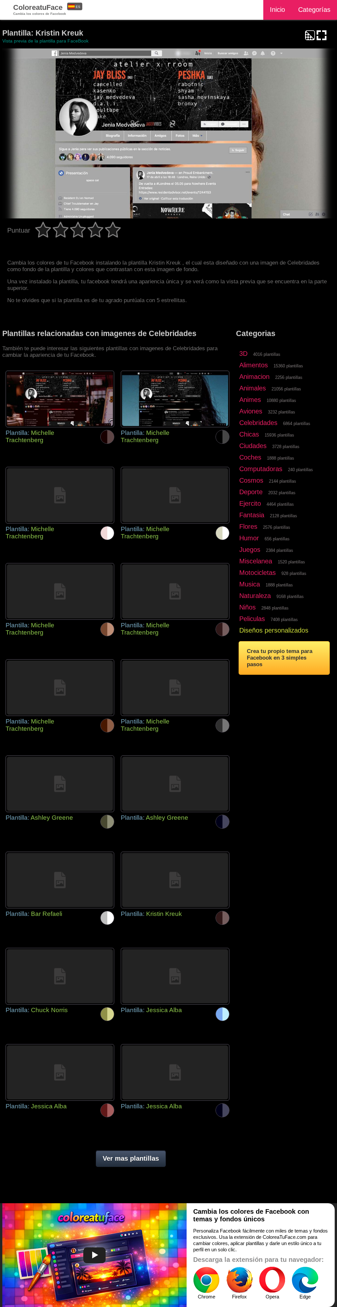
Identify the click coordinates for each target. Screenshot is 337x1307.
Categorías (314, 9)
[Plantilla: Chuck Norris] (60, 976)
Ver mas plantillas (131, 1158)
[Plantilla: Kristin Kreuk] (175, 880)
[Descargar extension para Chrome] (206, 1280)
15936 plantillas (279, 435)
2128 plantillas (283, 515)
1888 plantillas (280, 458)
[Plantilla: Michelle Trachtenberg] (60, 399)
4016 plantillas (266, 354)
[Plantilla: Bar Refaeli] (60, 880)
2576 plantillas (276, 527)
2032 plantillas (282, 492)
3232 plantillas (281, 412)
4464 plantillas (280, 504)
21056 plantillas (286, 388)
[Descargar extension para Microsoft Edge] (305, 1280)
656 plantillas (277, 538)
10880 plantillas (281, 400)
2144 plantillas (282, 481)
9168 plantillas (290, 596)
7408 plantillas (284, 619)
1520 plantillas (291, 561)
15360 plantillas (288, 365)
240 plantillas (300, 469)
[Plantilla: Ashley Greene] (60, 783)
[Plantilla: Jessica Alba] (175, 976)
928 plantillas (293, 573)
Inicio (277, 9)
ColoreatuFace (39, 9)
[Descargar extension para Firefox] (239, 1280)
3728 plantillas (285, 446)
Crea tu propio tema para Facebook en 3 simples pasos (279, 658)
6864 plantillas (296, 423)
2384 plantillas (279, 550)
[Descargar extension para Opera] (272, 1280)
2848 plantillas (275, 608)
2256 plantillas (288, 377)
